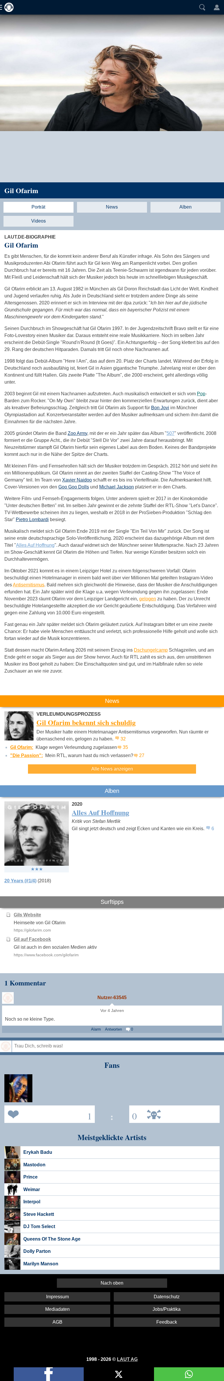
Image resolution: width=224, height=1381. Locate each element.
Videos (38, 220)
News (112, 206)
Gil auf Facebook (32, 939)
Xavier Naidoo (77, 479)
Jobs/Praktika (167, 1309)
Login (216, 7)
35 (125, 747)
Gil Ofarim (21, 190)
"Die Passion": (26, 755)
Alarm (96, 1029)
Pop (201, 393)
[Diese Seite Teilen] (49, 1374)
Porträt (38, 206)
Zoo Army (77, 433)
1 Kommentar (25, 983)
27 (141, 755)
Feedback (166, 1322)
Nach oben (112, 1283)
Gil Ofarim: (21, 747)
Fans (48, 1113)
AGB (57, 1322)
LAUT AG (127, 1359)
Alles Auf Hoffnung (35, 545)
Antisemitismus (28, 584)
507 (170, 433)
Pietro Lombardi (32, 519)
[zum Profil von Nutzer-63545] (8, 998)
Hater (133, 1113)
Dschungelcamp (151, 650)
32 (123, 738)
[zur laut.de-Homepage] (7, 7)
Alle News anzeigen (112, 768)
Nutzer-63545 (112, 997)
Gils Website (27, 914)
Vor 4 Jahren (112, 1010)
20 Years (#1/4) (20, 880)
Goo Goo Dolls (73, 486)
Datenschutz (167, 1296)
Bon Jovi (160, 407)
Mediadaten (57, 1309)
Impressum (57, 1296)
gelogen (147, 598)
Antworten (113, 1029)
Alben (185, 206)
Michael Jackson (116, 486)
